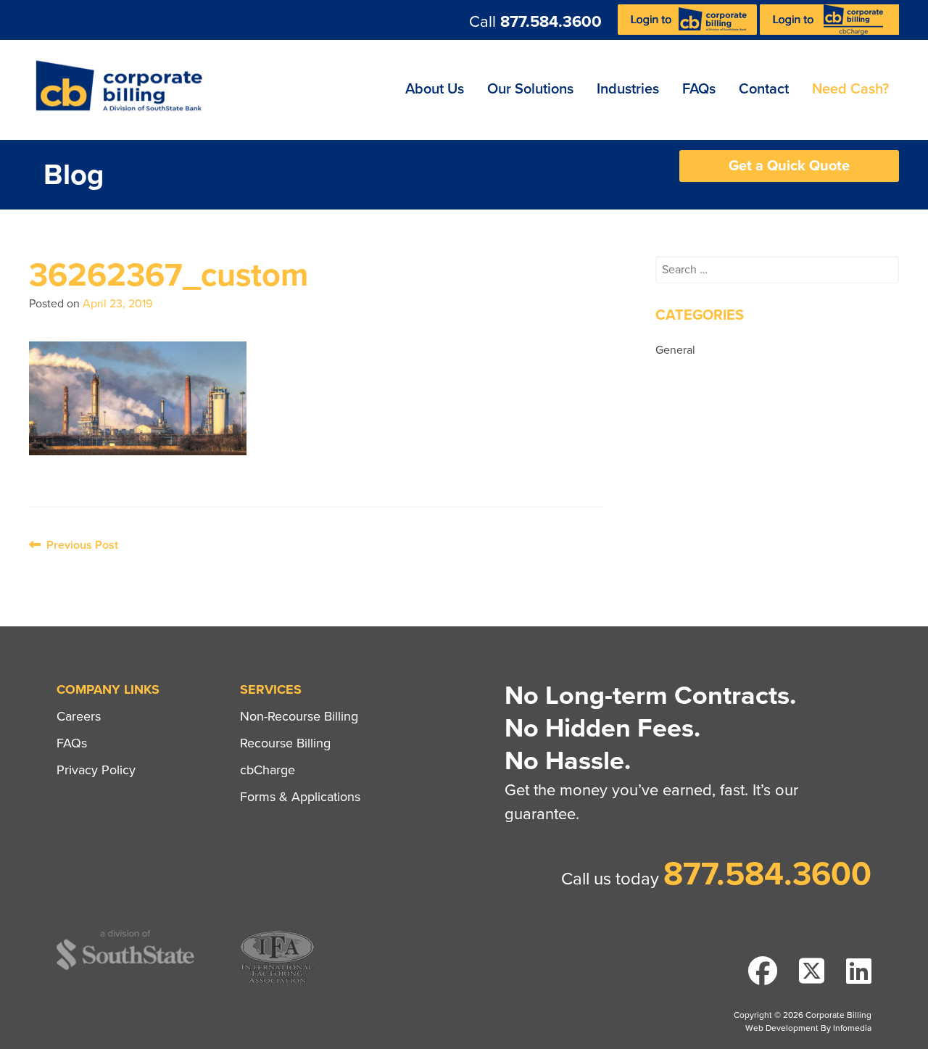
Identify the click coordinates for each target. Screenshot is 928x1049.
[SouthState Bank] (125, 967)
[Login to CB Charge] (829, 31)
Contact (764, 89)
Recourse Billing (285, 743)
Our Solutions (530, 89)
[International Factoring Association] (277, 981)
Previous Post (79, 545)
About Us (434, 89)
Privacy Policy (96, 770)
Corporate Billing (124, 90)
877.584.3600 (551, 21)
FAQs (699, 89)
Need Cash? (850, 89)
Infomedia (852, 1028)
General (675, 350)
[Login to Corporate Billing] (689, 31)
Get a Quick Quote (789, 166)
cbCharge (267, 770)
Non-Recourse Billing (299, 716)
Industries (628, 89)
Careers (79, 716)
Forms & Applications (300, 797)
